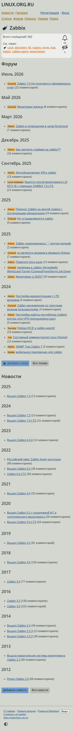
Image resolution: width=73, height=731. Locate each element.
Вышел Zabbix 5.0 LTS (21, 522)
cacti (10, 47)
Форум (18, 18)
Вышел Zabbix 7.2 (18, 415)
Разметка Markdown (48, 711)
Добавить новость (15, 690)
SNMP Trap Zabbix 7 (29, 346)
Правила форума (26, 711)
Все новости (40, 690)
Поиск (53, 18)
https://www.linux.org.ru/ (16, 717)
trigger (7, 51)
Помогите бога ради (29, 262)
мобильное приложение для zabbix (39, 352)
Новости (7, 13)
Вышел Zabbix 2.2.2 (20, 636)
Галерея (21, 13)
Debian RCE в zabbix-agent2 (36, 328)
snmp (45, 47)
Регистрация (49, 13)
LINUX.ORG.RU (17, 4)
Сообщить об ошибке (15, 714)
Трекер (43, 18)
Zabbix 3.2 (13, 600)
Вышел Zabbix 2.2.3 (20, 631)
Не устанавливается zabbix (35, 218)
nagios (36, 47)
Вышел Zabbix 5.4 (18, 493)
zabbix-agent (20, 51)
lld (29, 47)
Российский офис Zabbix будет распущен (34, 459)
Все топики (40, 363)
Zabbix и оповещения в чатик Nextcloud (42, 126)
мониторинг (37, 51)
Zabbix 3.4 (13, 581)
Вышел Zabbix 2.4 (18, 625)
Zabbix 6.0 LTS (16, 474)
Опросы (30, 18)
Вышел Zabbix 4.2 (18, 542)
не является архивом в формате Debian (43, 252)
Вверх (64, 711)
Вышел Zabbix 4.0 (18, 562)
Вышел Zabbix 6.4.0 (20, 440)
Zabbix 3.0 (13, 606)
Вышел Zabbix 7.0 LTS (21, 420)
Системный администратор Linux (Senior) (40, 337)
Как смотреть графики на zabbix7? (38, 149)
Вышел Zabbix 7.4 (18, 396)
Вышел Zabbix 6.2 (18, 468)
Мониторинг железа (30, 106)
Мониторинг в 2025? (29, 276)
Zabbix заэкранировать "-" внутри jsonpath (43, 243)
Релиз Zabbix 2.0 (18, 678)
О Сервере (9, 711)
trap (53, 47)
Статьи (6, 18)
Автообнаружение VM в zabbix (36, 172)
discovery (21, 47)
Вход (65, 13)
